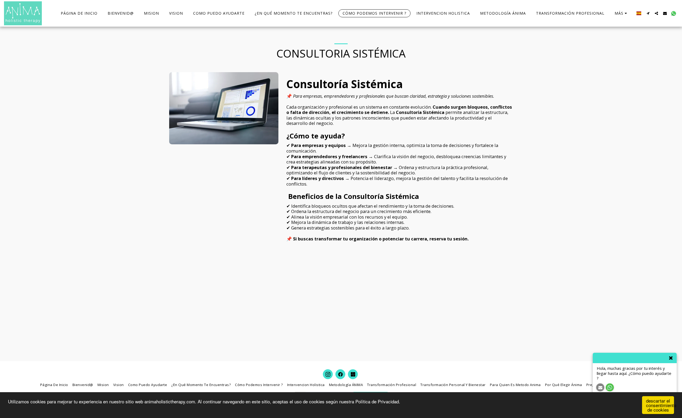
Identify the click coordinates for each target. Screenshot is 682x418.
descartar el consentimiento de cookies (660, 405)
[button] (648, 13)
